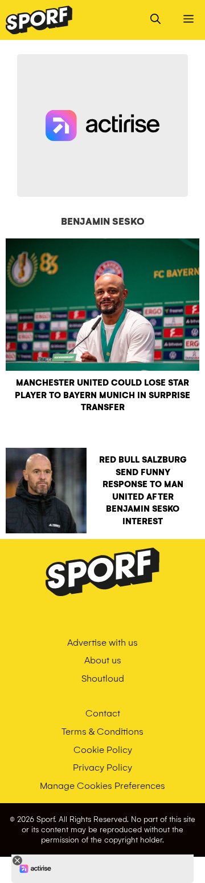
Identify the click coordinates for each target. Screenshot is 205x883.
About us (102, 660)
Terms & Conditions (103, 731)
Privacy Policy (102, 767)
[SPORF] (39, 20)
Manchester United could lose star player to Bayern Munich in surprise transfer (102, 395)
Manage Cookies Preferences (102, 785)
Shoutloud (102, 678)
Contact (102, 713)
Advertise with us (102, 642)
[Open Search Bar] (155, 20)
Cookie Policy (102, 749)
